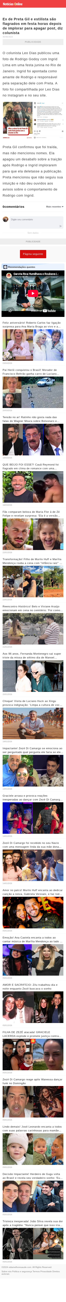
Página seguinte (33, 254)
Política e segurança (22, 1271)
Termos (36, 1271)
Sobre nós (7, 1271)
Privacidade (46, 1271)
